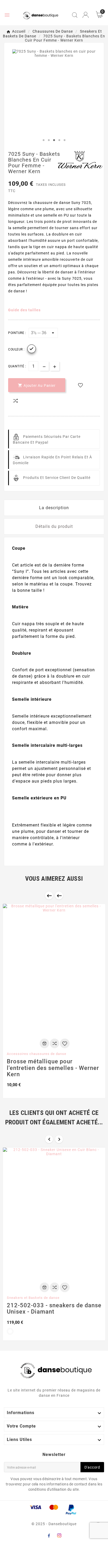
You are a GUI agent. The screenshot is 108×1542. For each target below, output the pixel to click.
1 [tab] (43, 140)
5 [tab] (64, 140)
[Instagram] (59, 1535)
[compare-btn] (15, 400)
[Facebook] (49, 1535)
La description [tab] (54, 507)
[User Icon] (86, 15)
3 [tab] (54, 140)
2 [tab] (48, 140)
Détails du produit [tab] (54, 526)
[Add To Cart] (44, 1043)
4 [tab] (59, 140)
